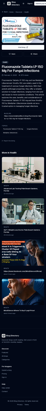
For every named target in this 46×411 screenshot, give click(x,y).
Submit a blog (7, 370)
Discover (19, 12)
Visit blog (21, 47)
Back (6, 12)
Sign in (29, 4)
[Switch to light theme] (23, 3)
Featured (5, 353)
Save (13, 54)
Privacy (20, 405)
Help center (6, 388)
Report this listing (9, 141)
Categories (6, 360)
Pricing (4, 374)
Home (11, 12)
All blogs (5, 356)
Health (26, 12)
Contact (5, 391)
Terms (26, 405)
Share (35, 54)
